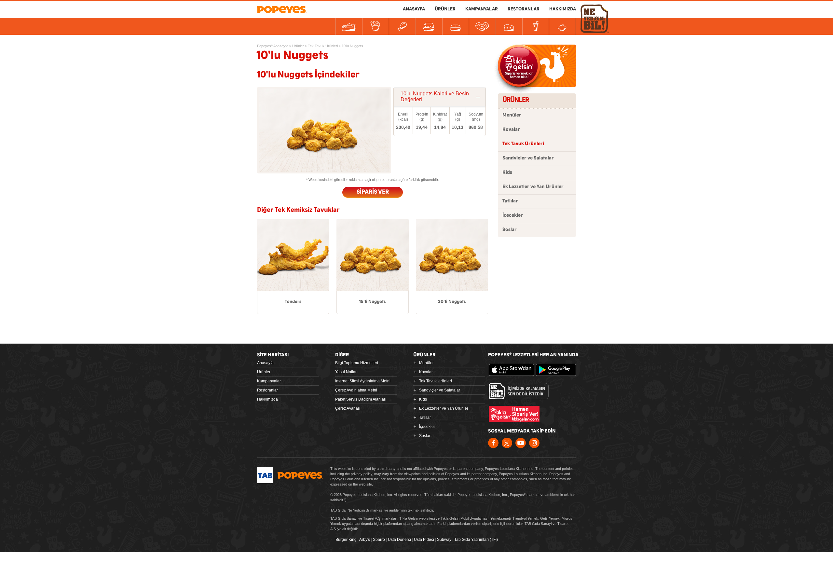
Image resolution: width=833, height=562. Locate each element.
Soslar (509, 229)
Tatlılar (510, 201)
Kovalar (511, 129)
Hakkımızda (267, 399)
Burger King (346, 539)
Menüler (511, 115)
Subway (444, 539)
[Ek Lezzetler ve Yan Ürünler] (482, 26)
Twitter (507, 443)
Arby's (364, 539)
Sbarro (379, 539)
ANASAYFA (414, 9)
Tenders (293, 302)
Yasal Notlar (346, 372)
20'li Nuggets (452, 302)
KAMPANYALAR (481, 9)
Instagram (534, 443)
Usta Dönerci (399, 539)
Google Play (558, 370)
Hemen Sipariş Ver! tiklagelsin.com (514, 414)
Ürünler (263, 372)
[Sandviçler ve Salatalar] (429, 26)
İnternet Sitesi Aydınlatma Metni (362, 381)
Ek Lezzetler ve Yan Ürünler (533, 187)
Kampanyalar (269, 381)
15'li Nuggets (372, 302)
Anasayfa (265, 363)
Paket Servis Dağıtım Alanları (360, 399)
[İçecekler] (536, 26)
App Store (511, 370)
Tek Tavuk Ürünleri (523, 144)
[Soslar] (562, 26)
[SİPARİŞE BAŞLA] (519, 66)
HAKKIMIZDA (562, 9)
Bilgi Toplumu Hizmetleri (356, 363)
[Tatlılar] (509, 26)
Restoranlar (267, 390)
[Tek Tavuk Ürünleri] (402, 26)
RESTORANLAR (523, 9)
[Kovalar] (375, 26)
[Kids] (456, 26)
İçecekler (512, 215)
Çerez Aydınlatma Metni (356, 390)
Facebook (493, 443)
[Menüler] (349, 26)
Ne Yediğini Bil (519, 391)
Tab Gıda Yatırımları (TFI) (476, 539)
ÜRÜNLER (445, 9)
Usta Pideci (424, 539)
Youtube (520, 443)
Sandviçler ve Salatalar (528, 158)
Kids (507, 172)
